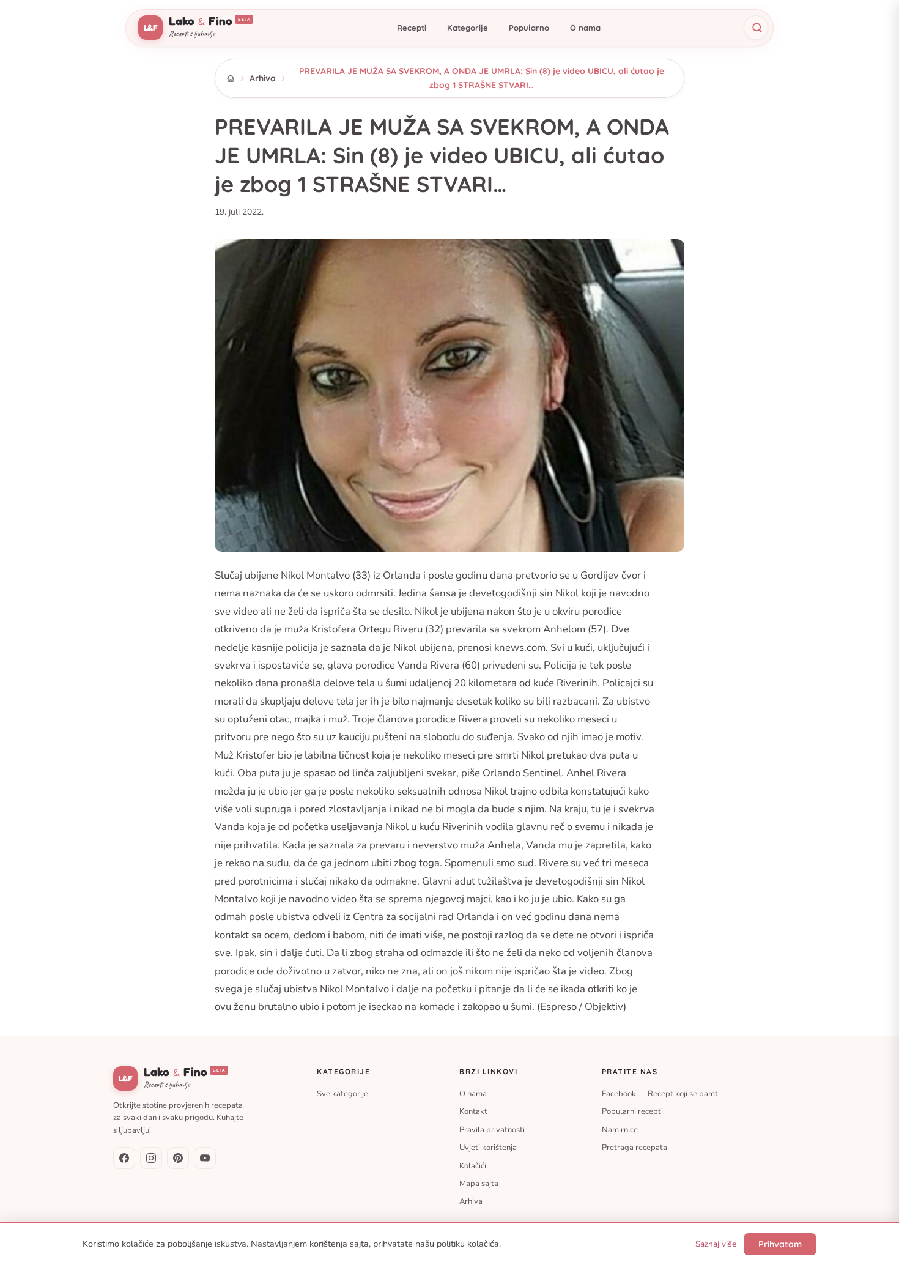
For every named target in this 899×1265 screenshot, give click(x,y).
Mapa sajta (478, 1183)
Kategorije (467, 27)
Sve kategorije (342, 1093)
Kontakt (473, 1111)
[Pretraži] (756, 27)
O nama (585, 27)
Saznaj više (715, 1244)
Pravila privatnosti (492, 1129)
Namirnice (620, 1129)
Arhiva (263, 78)
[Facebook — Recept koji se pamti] (124, 1158)
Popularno (529, 27)
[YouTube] (205, 1158)
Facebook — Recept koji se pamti (661, 1093)
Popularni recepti (632, 1111)
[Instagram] (151, 1158)
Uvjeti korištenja (488, 1147)
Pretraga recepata (634, 1147)
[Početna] (230, 78)
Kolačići (472, 1165)
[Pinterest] (178, 1158)
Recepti (411, 27)
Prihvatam (780, 1244)
